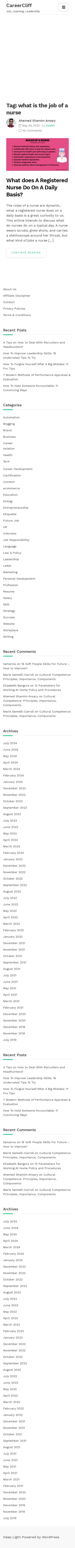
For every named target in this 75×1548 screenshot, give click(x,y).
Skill (6, 604)
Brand (7, 430)
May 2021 (9, 988)
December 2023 (14, 788)
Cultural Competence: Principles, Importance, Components (29, 701)
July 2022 (10, 898)
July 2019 (9, 1039)
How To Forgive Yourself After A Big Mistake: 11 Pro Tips (35, 366)
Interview (9, 533)
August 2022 (12, 891)
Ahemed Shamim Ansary (37, 121)
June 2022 (10, 904)
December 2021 (14, 943)
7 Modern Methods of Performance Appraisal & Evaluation (36, 377)
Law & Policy (12, 552)
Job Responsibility (16, 540)
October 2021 (12, 956)
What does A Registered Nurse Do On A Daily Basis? (37, 187)
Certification (12, 475)
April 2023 (10, 840)
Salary (7, 598)
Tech (6, 461)
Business (9, 436)
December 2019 (14, 1027)
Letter (7, 565)
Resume (8, 591)
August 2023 (12, 814)
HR (5, 527)
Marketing (10, 572)
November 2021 (14, 949)
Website (9, 623)
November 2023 (14, 794)
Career (8, 443)
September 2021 (14, 962)
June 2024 (10, 749)
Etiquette (9, 514)
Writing (8, 636)
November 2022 (14, 872)
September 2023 (15, 807)
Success (9, 617)
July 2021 (9, 975)
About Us (9, 289)
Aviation (9, 448)
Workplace (10, 630)
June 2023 (10, 827)
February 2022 (13, 930)
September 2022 (15, 885)
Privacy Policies (14, 308)
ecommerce (11, 488)
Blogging (9, 423)
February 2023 (13, 852)
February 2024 (13, 775)
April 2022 (10, 917)
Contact (9, 302)
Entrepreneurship (16, 507)
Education (10, 494)
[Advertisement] (37, 56)
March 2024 (11, 769)
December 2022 (14, 865)
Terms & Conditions (17, 315)
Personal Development (19, 578)
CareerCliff (19, 5)
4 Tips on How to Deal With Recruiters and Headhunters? (34, 344)
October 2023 (12, 801)
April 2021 (10, 994)
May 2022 (10, 910)
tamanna (9, 664)
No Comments (32, 130)
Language (9, 546)
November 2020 (14, 1020)
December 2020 (14, 1014)
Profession (10, 585)
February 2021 (13, 1007)
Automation (11, 417)
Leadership (11, 559)
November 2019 (14, 1033)
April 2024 (10, 762)
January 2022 (12, 936)
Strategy (9, 610)
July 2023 (10, 820)
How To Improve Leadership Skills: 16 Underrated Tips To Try (29, 355)
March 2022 (11, 923)
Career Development (17, 469)
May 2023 (10, 833)
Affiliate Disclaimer (16, 295)
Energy (8, 501)
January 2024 (13, 781)
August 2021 (11, 968)
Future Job (11, 520)
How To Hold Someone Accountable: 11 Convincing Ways (30, 388)
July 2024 (10, 743)
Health (7, 455)
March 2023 (11, 846)
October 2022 (12, 878)
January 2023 (12, 859)
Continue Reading (26, 252)
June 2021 (10, 981)
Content (9, 481)
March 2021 (11, 1001)
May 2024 (10, 756)
